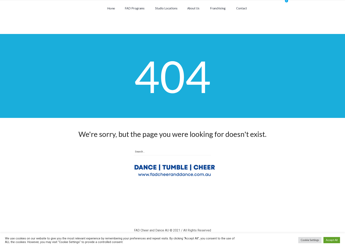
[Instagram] (173, 215)
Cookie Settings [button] (310, 240)
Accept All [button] (332, 240)
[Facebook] (162, 215)
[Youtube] (185, 215)
